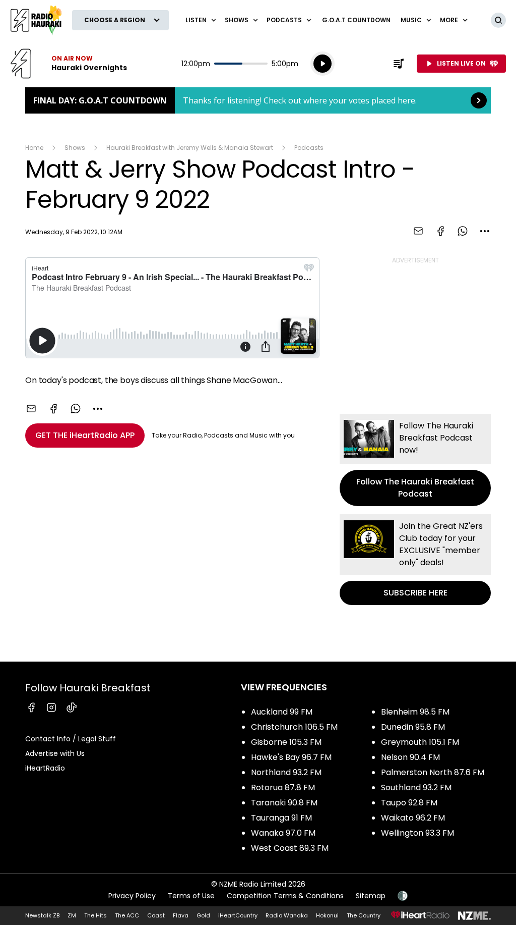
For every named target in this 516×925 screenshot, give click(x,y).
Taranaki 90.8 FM (284, 802)
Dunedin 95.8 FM (413, 727)
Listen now (68, 63)
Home (34, 147)
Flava (180, 915)
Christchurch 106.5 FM (294, 727)
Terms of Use (191, 896)
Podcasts (309, 147)
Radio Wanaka (287, 915)
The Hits (95, 915)
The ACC (127, 915)
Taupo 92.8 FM (409, 802)
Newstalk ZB (42, 915)
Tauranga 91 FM (281, 818)
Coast (156, 915)
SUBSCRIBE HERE (415, 559)
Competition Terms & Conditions (285, 896)
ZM (72, 915)
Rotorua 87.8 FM (283, 787)
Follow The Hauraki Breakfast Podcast (415, 460)
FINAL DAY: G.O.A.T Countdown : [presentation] (258, 100)
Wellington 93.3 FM (417, 833)
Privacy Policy (132, 896)
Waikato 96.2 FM (413, 818)
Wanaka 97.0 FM (283, 833)
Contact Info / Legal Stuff (70, 739)
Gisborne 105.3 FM (286, 742)
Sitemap (370, 896)
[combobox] (485, 231)
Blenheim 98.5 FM (415, 712)
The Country (363, 915)
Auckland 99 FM (281, 712)
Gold (203, 915)
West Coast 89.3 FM (290, 848)
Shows (74, 147)
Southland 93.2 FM (416, 787)
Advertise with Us (55, 753)
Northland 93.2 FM (286, 772)
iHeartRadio (45, 768)
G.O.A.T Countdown (356, 20)
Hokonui (327, 915)
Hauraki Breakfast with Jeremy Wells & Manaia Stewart (189, 147)
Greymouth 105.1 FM (420, 742)
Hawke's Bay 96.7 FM (291, 757)
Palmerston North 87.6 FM (432, 772)
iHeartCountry (237, 915)
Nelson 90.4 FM (410, 757)
